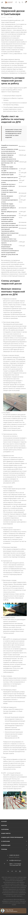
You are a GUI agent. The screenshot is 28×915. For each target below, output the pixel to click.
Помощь (4, 849)
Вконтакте (8, 871)
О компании (5, 841)
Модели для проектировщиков (12, 837)
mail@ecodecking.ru (15, 860)
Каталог (4, 821)
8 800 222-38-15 (14, 855)
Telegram (12, 871)
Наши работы (5, 833)
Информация (5, 845)
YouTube (16, 871)
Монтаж (4, 825)
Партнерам (5, 829)
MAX (20, 871)
